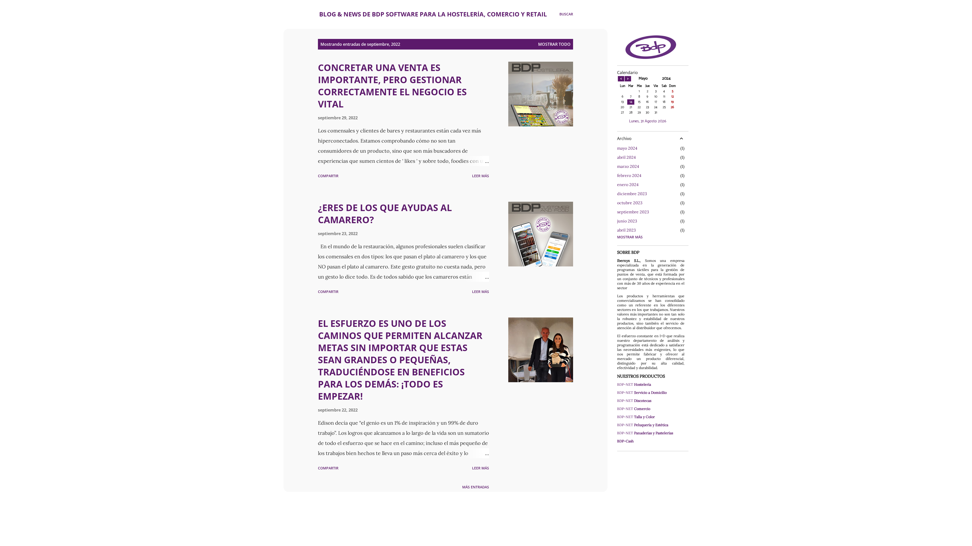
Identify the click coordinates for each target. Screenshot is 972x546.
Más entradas (475, 487)
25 (664, 107)
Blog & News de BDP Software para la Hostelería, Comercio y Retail (433, 14)
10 (656, 96)
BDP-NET (634, 384)
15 (639, 102)
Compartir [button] (328, 175)
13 (622, 102)
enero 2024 (628, 184)
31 (656, 112)
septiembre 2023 (633, 211)
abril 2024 (626, 157)
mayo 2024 (627, 148)
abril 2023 (626, 230)
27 (622, 112)
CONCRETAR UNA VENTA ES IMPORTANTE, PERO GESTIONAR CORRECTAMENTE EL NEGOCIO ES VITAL (392, 85)
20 (622, 107)
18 (664, 102)
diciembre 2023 (632, 193)
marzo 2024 (628, 166)
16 (647, 102)
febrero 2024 (629, 175)
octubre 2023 (629, 202)
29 (639, 112)
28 (631, 112)
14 (631, 102)
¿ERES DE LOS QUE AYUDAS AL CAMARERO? (385, 213)
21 (631, 107)
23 (647, 107)
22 (639, 107)
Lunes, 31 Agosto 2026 (647, 121)
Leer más (480, 175)
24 (655, 107)
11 (664, 96)
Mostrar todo (554, 44)
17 (656, 102)
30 (647, 112)
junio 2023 (627, 220)
